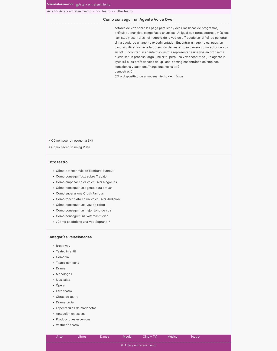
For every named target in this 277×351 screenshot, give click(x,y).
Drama (60, 268)
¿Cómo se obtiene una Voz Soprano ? (83, 222)
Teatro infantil (66, 251)
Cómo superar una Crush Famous (80, 193)
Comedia (62, 257)
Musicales (63, 280)
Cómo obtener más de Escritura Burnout (85, 171)
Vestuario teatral (68, 325)
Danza (104, 336)
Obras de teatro (67, 297)
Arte (59, 336)
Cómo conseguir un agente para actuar (84, 188)
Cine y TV (150, 336)
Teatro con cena (67, 263)
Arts (50, 11)
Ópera (60, 285)
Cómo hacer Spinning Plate (71, 147)
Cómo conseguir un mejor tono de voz (84, 210)
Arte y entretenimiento (94, 4)
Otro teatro (125, 11)
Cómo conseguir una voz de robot (81, 205)
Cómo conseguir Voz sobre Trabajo (82, 176)
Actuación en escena (71, 314)
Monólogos (64, 274)
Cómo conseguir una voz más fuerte (82, 216)
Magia (127, 336)
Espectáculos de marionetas (76, 308)
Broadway (63, 246)
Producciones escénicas (73, 319)
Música (173, 336)
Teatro (106, 11)
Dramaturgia (65, 302)
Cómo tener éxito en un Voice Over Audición (88, 199)
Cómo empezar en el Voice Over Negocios (87, 182)
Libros (82, 336)
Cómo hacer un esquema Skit (72, 140)
